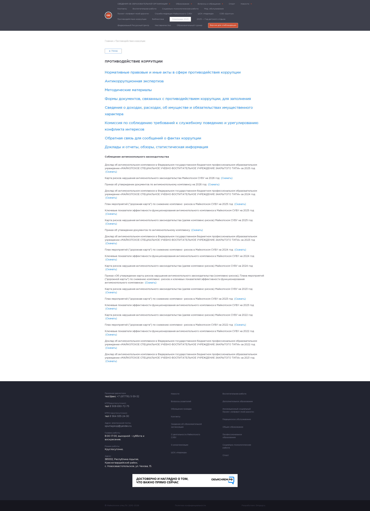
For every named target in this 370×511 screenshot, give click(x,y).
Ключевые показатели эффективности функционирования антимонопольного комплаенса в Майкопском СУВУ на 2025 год (179, 211)
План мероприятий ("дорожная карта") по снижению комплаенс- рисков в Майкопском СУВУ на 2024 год (169, 250)
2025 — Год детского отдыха (211, 19)
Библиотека (158, 19)
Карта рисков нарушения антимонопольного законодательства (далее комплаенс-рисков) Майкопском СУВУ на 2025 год (179, 220)
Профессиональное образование (232, 436)
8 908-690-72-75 (119, 406)
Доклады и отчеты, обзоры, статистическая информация (156, 147)
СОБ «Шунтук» (227, 14)
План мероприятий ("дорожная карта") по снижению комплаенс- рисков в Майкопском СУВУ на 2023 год (169, 299)
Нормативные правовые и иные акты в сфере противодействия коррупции (173, 72)
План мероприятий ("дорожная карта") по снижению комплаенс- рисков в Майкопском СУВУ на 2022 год (169, 325)
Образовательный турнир (189, 25)
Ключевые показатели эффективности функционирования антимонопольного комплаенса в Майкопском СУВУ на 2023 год (179, 305)
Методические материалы (128, 90)
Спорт (232, 4)
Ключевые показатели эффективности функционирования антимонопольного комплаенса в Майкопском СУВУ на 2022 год (179, 331)
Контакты (122, 9)
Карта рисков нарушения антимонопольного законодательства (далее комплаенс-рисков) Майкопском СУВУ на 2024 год (179, 266)
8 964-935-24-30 (119, 416)
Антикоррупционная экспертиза (134, 81)
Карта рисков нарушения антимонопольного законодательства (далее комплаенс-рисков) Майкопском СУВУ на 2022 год (179, 315)
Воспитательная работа (144, 9)
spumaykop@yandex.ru (118, 426)
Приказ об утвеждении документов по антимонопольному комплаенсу (147, 230)
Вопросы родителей (181, 401)
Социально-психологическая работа (180, 9)
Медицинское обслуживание (237, 419)
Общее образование (233, 427)
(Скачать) (111, 172)
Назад (114, 51)
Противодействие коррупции (132, 19)
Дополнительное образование (238, 401)
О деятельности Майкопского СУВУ (185, 436)
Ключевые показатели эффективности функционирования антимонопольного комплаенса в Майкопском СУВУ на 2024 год (179, 256)
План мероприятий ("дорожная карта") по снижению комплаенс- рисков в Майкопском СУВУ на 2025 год (169, 204)
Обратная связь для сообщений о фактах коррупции (153, 138)
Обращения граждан (181, 409)
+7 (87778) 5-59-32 (128, 396)
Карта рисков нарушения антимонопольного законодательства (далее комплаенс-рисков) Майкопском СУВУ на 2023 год (178, 289)
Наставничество (163, 25)
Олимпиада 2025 (180, 19)
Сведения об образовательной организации (186, 425)
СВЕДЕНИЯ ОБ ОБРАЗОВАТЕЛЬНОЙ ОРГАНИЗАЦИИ (143, 4)
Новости (245, 4)
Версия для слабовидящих (223, 25)
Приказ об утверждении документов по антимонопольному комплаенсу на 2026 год (156, 185)
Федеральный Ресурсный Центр (133, 25)
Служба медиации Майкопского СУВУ (173, 14)
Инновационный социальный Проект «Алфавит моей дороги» (238, 410)
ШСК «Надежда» (206, 14)
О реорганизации (179, 445)
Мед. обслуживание (214, 9)
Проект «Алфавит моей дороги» (133, 14)
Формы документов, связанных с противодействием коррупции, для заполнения (178, 98)
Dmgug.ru (260, 505)
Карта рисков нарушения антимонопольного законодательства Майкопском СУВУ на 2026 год (162, 178)
